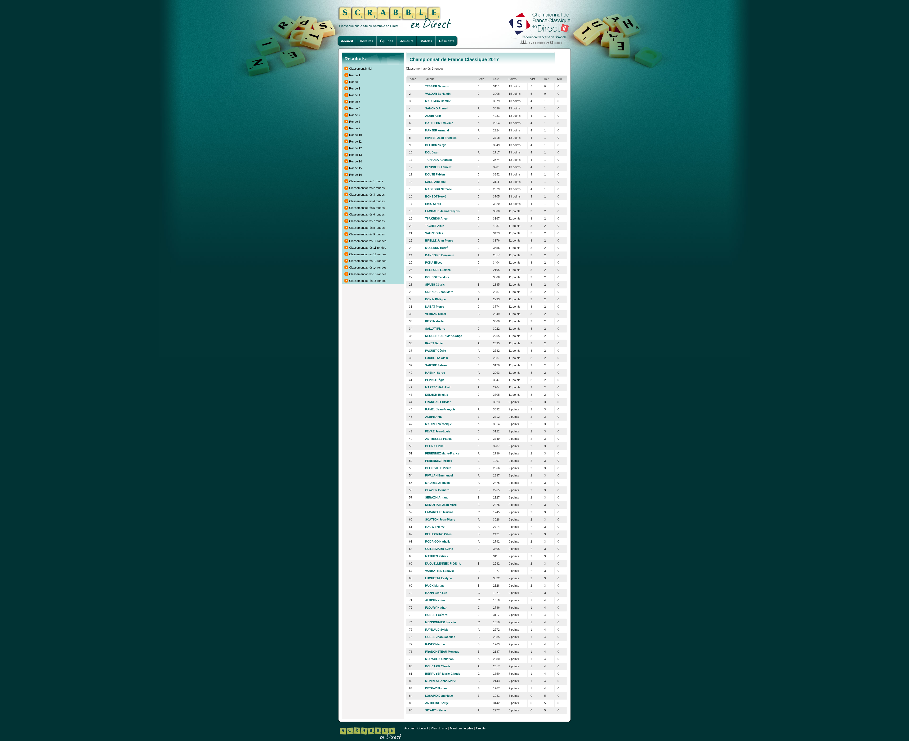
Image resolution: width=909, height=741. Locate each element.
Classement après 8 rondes (367, 227)
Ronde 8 (354, 121)
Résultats (446, 41)
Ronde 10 (355, 135)
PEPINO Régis (434, 380)
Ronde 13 (355, 155)
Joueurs (407, 41)
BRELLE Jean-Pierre (439, 240)
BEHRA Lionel (434, 446)
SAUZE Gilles (434, 233)
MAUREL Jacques (437, 483)
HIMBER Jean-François (441, 137)
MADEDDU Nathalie (438, 189)
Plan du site (439, 728)
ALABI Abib (433, 115)
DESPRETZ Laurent (438, 167)
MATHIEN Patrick (436, 556)
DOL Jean (431, 152)
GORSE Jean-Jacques (440, 637)
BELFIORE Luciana (438, 270)
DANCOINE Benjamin (439, 255)
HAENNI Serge (435, 372)
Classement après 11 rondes (367, 247)
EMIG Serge (433, 204)
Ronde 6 (354, 108)
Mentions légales (461, 728)
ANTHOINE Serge (437, 703)
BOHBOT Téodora (437, 277)
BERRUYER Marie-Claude (442, 673)
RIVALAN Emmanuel (439, 475)
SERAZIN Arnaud (436, 497)
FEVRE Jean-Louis (437, 431)
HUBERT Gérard (436, 615)
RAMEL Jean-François (440, 409)
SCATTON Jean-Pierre (440, 519)
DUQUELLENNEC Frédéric (443, 563)
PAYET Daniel (434, 343)
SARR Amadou (435, 182)
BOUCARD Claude (437, 666)
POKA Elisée (433, 262)
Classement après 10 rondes (367, 241)
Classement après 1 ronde (366, 181)
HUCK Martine (435, 585)
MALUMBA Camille (438, 101)
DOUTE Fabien (435, 174)
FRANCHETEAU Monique (442, 651)
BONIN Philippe (435, 299)
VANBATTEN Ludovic (439, 571)
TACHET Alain (434, 226)
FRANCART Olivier (438, 402)
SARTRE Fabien (436, 365)
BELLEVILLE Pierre (438, 468)
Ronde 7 (354, 115)
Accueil (347, 41)
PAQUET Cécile (435, 350)
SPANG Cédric (435, 284)
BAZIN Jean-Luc (436, 593)
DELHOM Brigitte (436, 394)
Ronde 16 (355, 174)
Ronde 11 (355, 141)
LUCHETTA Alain (436, 358)
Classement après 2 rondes (367, 188)
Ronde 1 (354, 75)
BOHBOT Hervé (435, 196)
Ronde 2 (354, 82)
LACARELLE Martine (439, 512)
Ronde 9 (354, 128)
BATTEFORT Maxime (439, 123)
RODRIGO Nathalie (437, 541)
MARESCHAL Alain (438, 387)
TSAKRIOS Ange (436, 218)
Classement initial (360, 68)
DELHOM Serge (435, 145)
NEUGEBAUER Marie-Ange (443, 336)
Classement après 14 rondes (367, 267)
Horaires (366, 41)
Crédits (481, 728)
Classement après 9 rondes (367, 234)
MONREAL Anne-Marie (440, 681)
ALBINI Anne (433, 416)
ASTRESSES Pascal (438, 438)
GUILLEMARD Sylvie (439, 549)
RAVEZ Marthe (435, 644)
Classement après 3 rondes (367, 194)
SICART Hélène (435, 710)
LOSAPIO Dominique (439, 695)
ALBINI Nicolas (435, 600)
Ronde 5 (354, 101)
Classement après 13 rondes (367, 261)
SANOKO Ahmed (436, 108)
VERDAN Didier (435, 314)
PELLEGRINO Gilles (438, 534)
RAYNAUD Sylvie (437, 629)
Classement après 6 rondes (367, 214)
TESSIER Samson (437, 86)
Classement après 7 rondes (367, 221)
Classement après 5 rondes (367, 208)
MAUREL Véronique (438, 424)
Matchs (426, 41)
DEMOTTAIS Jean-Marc (441, 505)
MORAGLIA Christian (439, 659)
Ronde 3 (354, 88)
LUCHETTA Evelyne (438, 578)
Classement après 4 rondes (367, 201)
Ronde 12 (355, 148)
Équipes (386, 41)
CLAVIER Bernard (437, 490)
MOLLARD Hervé (436, 248)
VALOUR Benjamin (437, 93)
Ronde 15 (355, 168)
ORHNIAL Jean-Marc (439, 292)
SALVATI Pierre (435, 328)
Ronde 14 (355, 161)
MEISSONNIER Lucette (440, 622)
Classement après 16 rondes (367, 281)
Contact (422, 728)
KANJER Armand (437, 130)
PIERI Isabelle (434, 321)
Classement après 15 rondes (367, 274)
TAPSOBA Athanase (439, 160)
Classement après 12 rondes (367, 254)
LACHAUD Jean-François (442, 211)
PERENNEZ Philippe (438, 461)
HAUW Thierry (435, 527)
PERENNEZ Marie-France (442, 453)
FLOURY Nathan (436, 607)
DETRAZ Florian (436, 688)
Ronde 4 (354, 95)
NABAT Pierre (434, 306)
